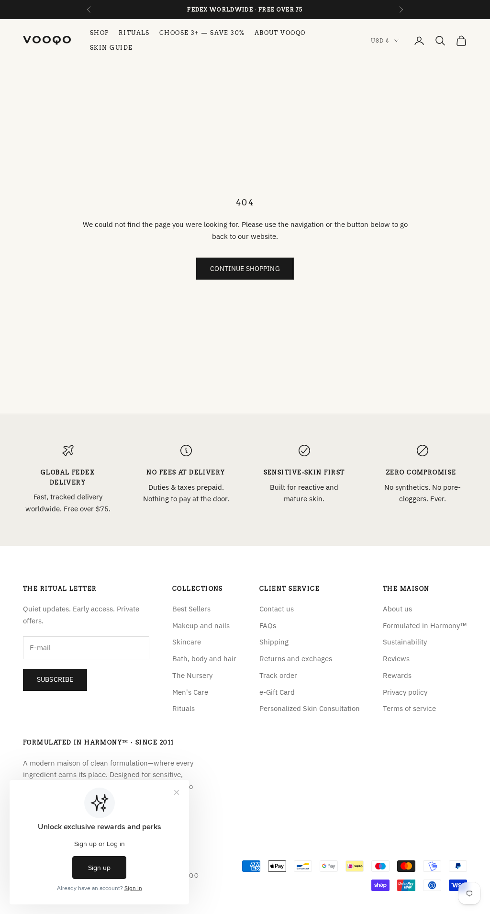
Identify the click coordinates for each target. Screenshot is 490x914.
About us (397, 608)
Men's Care (190, 692)
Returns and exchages (295, 658)
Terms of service (409, 708)
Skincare (186, 641)
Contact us (276, 608)
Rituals (134, 32)
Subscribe (55, 679)
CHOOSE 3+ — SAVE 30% (202, 32)
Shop (99, 32)
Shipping (274, 641)
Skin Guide (111, 47)
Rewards (397, 675)
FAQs (267, 625)
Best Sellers (191, 608)
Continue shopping (244, 268)
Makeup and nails (201, 625)
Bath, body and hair (204, 658)
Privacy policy (405, 692)
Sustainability (405, 641)
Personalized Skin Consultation (309, 708)
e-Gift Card (277, 692)
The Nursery (192, 675)
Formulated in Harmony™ (425, 625)
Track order (278, 675)
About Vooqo (280, 32)
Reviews (396, 658)
